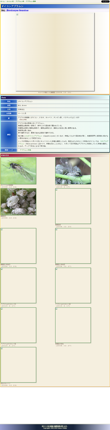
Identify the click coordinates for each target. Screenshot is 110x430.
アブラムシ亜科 (31, 1)
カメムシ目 (10, 1)
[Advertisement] (19, 406)
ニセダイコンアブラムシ (33, 136)
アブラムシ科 (20, 1)
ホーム (2, 1)
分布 (9, 109)
